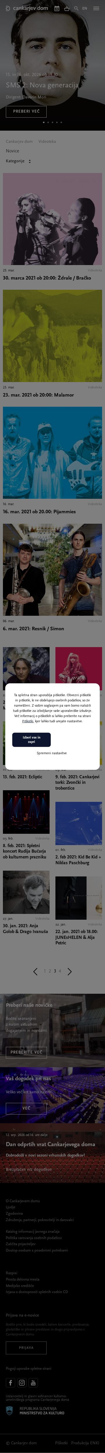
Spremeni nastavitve (52, 753)
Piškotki (27, 721)
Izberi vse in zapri (32, 739)
